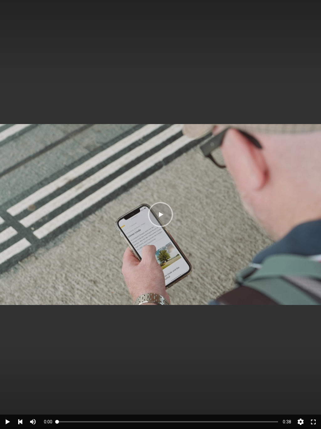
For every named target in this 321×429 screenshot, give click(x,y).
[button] (160, 214)
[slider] (167, 422)
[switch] (33, 421)
